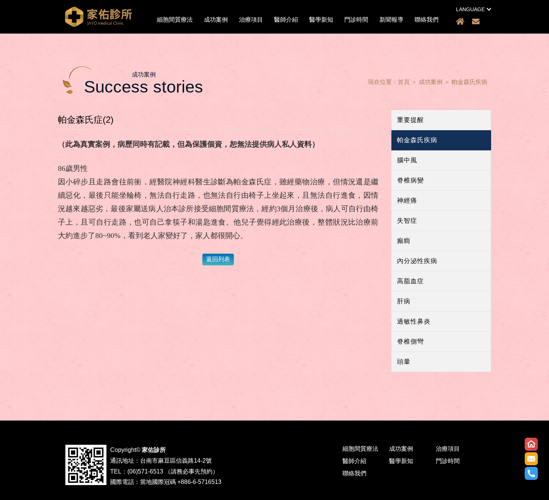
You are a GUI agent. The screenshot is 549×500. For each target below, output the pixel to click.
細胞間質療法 (175, 19)
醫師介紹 (286, 19)
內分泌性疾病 (417, 261)
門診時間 (356, 19)
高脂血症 (410, 281)
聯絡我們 (426, 19)
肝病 (403, 301)
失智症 (407, 220)
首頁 (404, 82)
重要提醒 (410, 120)
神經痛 (407, 200)
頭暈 (403, 361)
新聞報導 (391, 19)
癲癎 (403, 240)
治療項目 (251, 19)
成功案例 (216, 19)
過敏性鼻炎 (414, 321)
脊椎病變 (410, 180)
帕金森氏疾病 (469, 82)
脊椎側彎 (410, 341)
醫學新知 (321, 19)
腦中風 (407, 160)
